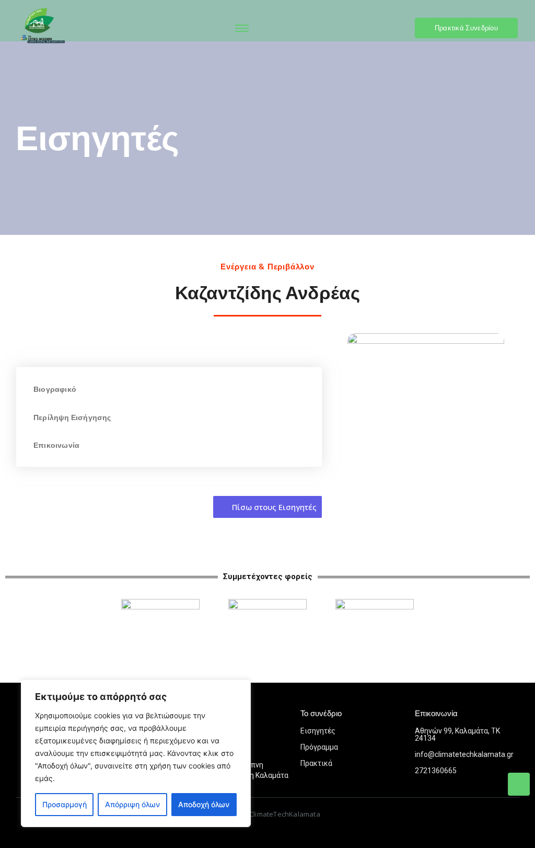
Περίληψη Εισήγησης (72, 417)
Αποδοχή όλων (203, 804)
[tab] (169, 389)
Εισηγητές (317, 731)
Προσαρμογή (64, 804)
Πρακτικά (316, 763)
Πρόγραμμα (319, 747)
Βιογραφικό (54, 389)
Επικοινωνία (56, 445)
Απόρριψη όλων (132, 804)
